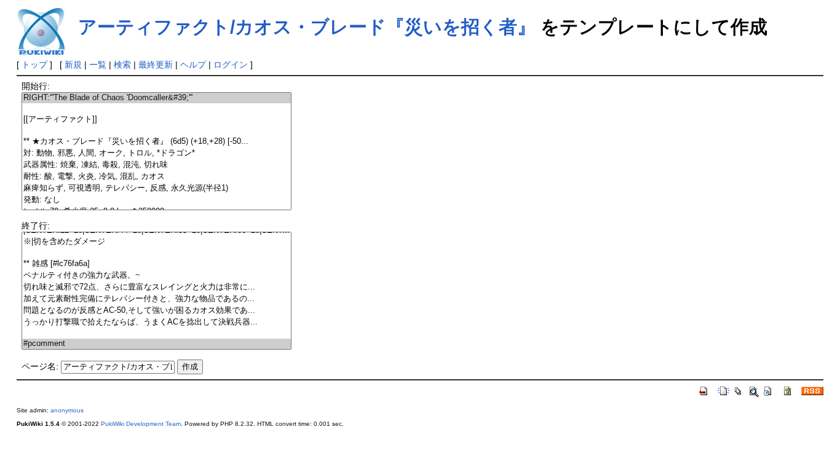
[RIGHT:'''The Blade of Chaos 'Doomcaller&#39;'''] (156, 98)
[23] (156, 333)
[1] (156, 108)
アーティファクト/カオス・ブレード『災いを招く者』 (307, 27)
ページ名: (40, 366)
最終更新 (155, 64)
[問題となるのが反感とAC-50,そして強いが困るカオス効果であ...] (156, 311)
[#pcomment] (156, 344)
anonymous (67, 410)
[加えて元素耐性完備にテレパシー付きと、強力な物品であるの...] (156, 299)
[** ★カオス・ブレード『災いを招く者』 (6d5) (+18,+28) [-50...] (156, 142)
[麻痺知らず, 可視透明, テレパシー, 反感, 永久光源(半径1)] (156, 188)
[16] (156, 253)
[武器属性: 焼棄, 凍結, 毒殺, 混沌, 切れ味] (156, 165)
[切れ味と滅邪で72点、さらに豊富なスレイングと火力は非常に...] (156, 287)
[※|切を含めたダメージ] (156, 242)
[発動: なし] (156, 200)
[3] (156, 130)
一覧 (97, 64)
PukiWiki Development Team (141, 423)
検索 (122, 64)
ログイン (230, 64)
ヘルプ (193, 64)
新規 (73, 64)
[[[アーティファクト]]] (156, 119)
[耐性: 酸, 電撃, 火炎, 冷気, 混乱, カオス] (156, 177)
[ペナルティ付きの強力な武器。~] (156, 275)
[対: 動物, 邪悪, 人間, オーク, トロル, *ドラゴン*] (156, 153)
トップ (34, 64)
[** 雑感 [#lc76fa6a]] (156, 264)
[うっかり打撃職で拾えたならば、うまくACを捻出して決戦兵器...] (156, 322)
